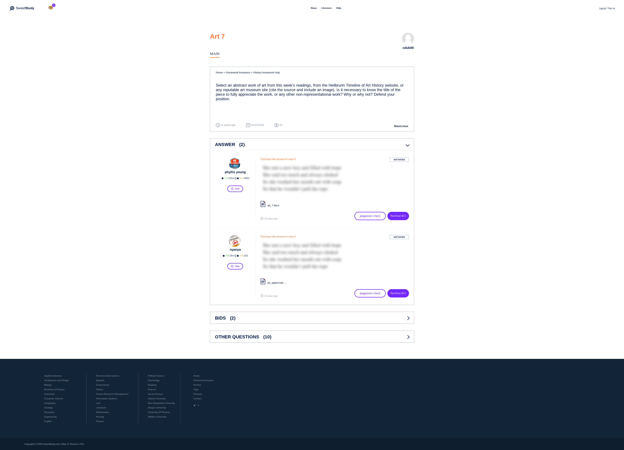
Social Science (155, 394)
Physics (100, 421)
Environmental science (107, 375)
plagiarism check (370, 216)
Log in (602, 8)
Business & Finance (54, 389)
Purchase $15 (398, 215)
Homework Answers (203, 380)
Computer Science (53, 398)
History (99, 389)
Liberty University (157, 398)
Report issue (401, 126)
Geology (48, 407)
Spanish (100, 380)
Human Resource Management (112, 394)
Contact (197, 398)
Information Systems (106, 398)
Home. (314, 8)
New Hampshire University (161, 403)
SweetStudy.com (51, 444)
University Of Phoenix (159, 412)
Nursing (100, 416)
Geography (50, 403)
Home (219, 72)
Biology (48, 385)
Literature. (326, 8)
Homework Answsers (237, 72)
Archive (197, 385)
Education (49, 412)
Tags (195, 389)
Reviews (197, 394)
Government (102, 385)
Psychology (154, 380)
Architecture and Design (56, 380)
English (48, 421)
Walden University (157, 416)
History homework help (265, 72)
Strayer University (157, 407)
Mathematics (102, 412)
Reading (152, 385)
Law (98, 403)
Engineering (50, 416)
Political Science (156, 375)
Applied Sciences (53, 375)
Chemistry (49, 394)
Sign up (611, 8)
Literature (101, 407)
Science (152, 389)
